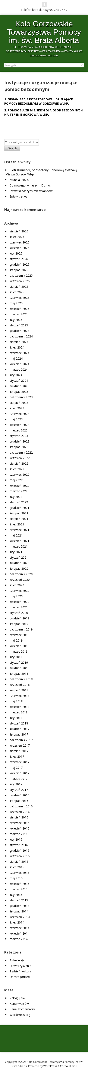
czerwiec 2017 (19, 762)
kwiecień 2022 (19, 486)
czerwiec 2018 (19, 696)
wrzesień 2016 (20, 812)
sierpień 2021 (19, 519)
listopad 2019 (19, 624)
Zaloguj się (17, 998)
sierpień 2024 (19, 342)
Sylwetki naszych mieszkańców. (31, 191)
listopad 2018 (19, 674)
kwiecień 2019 (19, 646)
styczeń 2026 (19, 259)
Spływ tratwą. (19, 196)
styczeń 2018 (19, 723)
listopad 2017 (19, 734)
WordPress (50, 1066)
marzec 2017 (19, 779)
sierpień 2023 (19, 403)
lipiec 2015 (17, 867)
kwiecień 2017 (19, 773)
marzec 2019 (19, 651)
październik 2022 (21, 452)
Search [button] (12, 148)
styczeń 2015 (19, 900)
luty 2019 (16, 657)
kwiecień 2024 (19, 364)
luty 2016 (16, 839)
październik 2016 (21, 806)
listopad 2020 (19, 568)
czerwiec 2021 (19, 530)
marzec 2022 (19, 491)
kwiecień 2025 (19, 309)
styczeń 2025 (19, 325)
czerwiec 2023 (19, 414)
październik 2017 (21, 740)
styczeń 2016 (19, 845)
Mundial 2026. (19, 180)
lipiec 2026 (17, 237)
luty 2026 (16, 253)
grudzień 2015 (19, 850)
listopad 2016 (19, 801)
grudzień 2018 (19, 668)
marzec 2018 (19, 712)
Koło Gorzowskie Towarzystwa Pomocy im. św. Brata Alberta (44, 32)
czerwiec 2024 (19, 353)
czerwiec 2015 (19, 873)
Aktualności (17, 960)
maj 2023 (16, 419)
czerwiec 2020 (19, 591)
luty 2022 (16, 497)
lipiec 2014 (17, 922)
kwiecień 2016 (19, 828)
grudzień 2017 (19, 729)
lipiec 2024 (17, 347)
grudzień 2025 (19, 264)
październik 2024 (21, 336)
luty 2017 (16, 784)
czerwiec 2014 (19, 928)
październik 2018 (21, 679)
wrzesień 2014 (20, 917)
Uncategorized (20, 977)
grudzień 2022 (19, 441)
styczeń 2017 (19, 790)
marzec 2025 (19, 314)
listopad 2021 (19, 513)
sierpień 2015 (19, 862)
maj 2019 (16, 640)
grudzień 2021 (19, 508)
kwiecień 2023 (19, 425)
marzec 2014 (19, 939)
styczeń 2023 (19, 436)
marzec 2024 (19, 369)
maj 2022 (16, 480)
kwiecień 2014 (19, 933)
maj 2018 (16, 701)
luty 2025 (16, 320)
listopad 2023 (19, 392)
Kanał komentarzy (22, 1009)
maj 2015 (16, 878)
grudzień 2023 (19, 386)
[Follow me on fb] (44, 4)
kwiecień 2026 (19, 248)
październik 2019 (21, 629)
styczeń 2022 (19, 502)
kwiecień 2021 (19, 541)
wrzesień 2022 (20, 458)
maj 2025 (16, 303)
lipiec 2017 (17, 756)
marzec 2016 (19, 834)
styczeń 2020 (19, 613)
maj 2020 (16, 596)
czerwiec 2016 (19, 823)
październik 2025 (21, 275)
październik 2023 (21, 397)
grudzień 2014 (19, 906)
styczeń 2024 (19, 381)
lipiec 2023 (17, 408)
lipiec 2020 (17, 585)
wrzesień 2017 (20, 745)
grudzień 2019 (19, 618)
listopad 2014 (19, 911)
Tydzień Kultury (20, 971)
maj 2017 (16, 768)
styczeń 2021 (19, 557)
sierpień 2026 (19, 231)
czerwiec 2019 (19, 635)
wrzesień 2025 (20, 281)
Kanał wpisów (19, 1004)
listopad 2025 (19, 270)
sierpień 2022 (19, 463)
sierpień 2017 (19, 751)
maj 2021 (16, 535)
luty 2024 (16, 375)
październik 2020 (21, 574)
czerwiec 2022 (19, 474)
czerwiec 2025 (19, 298)
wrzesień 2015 (20, 856)
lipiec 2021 (17, 524)
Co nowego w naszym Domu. (30, 185)
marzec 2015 (19, 889)
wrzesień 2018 (20, 685)
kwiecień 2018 (19, 707)
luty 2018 (16, 718)
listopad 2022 (19, 447)
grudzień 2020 (19, 563)
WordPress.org (20, 1015)
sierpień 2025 (19, 287)
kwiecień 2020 (19, 602)
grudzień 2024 (19, 331)
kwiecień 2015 (19, 884)
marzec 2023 (19, 430)
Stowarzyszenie (20, 966)
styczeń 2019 (19, 662)
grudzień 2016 (19, 795)
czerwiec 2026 (19, 242)
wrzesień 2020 (20, 580)
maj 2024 (16, 358)
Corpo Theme (68, 1066)
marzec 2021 (19, 546)
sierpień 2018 (19, 690)
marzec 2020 (19, 607)
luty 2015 (16, 895)
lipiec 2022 (17, 469)
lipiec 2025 (17, 292)
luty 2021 (16, 552)
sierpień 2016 (19, 817)
